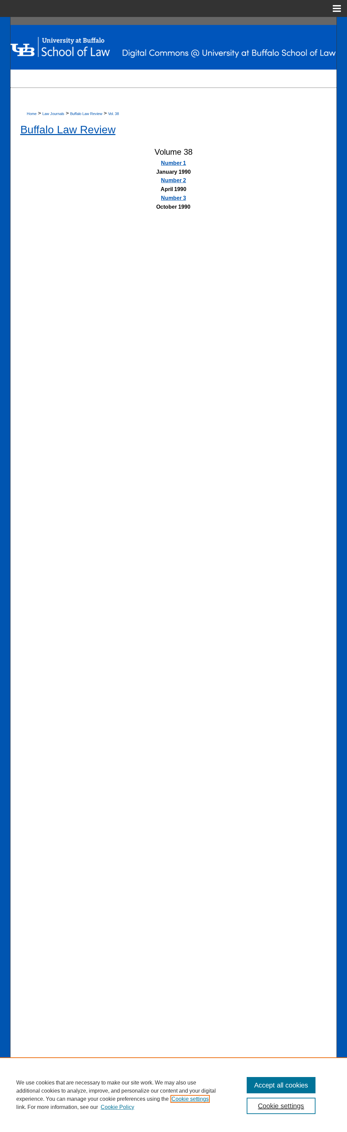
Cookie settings (190, 1099)
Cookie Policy (117, 1107)
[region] (173, 1094)
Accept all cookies (281, 1085)
